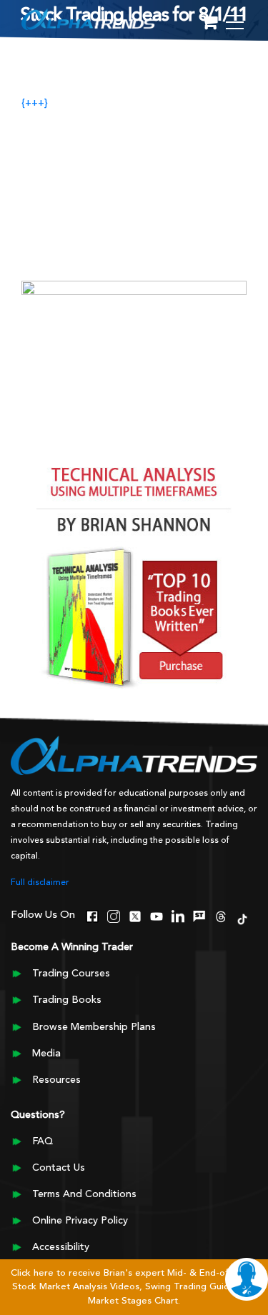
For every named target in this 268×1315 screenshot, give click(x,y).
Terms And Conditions (84, 1194)
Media (46, 1054)
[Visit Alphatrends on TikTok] (242, 918)
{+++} (34, 104)
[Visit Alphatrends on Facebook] (92, 915)
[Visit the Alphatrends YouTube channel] (156, 915)
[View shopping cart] (209, 23)
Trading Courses (71, 974)
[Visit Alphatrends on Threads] (220, 915)
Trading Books (66, 1000)
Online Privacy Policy (80, 1221)
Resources (56, 1080)
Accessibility (60, 1247)
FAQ (42, 1141)
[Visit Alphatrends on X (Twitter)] (135, 915)
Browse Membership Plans (94, 1027)
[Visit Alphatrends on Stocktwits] (199, 915)
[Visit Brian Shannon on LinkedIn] (178, 915)
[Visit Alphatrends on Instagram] (113, 915)
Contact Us (58, 1168)
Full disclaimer (40, 883)
